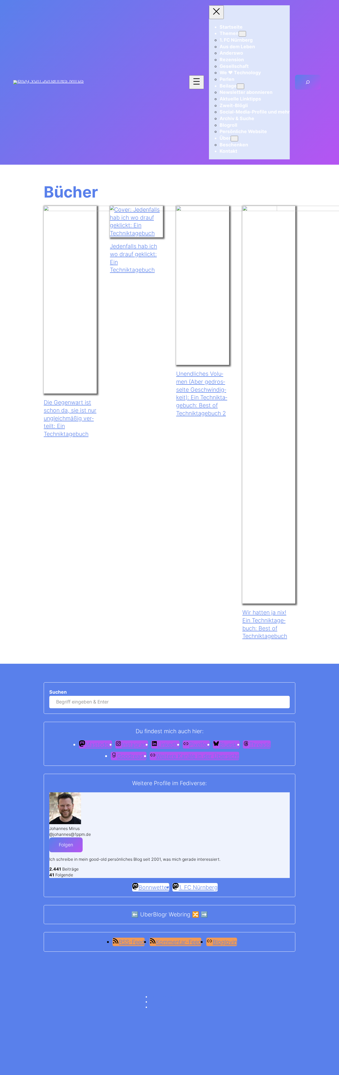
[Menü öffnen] (196, 82)
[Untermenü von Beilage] (240, 86)
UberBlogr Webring (165, 914)
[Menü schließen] (216, 12)
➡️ (204, 914)
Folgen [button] (66, 844)
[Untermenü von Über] (234, 138)
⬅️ (135, 914)
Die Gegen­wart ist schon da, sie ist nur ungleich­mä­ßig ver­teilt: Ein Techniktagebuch (70, 418)
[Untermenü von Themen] (242, 34)
